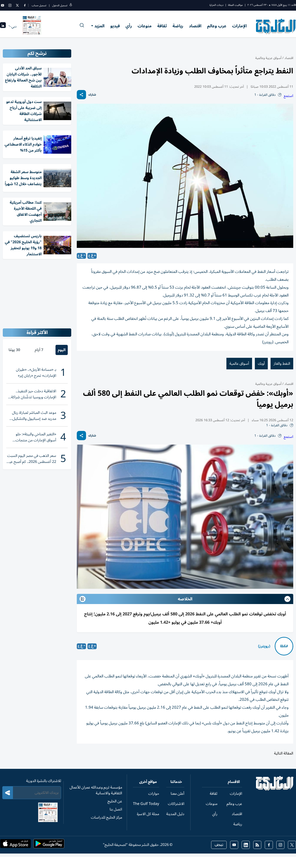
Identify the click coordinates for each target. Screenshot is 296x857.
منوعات (144, 26)
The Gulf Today (146, 804)
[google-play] (48, 845)
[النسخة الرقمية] (32, 26)
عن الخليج (115, 801)
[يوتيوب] (2, 5)
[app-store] (15, 845)
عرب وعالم (216, 26)
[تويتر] (17, 5)
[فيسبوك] (24, 5)
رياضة (178, 26)
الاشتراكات (176, 804)
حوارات (153, 794)
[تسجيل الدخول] (71, 5)
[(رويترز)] (284, 646)
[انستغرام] (10, 5)
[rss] (257, 845)
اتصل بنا (116, 809)
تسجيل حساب (39, 5)
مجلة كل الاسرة (148, 814)
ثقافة (162, 26)
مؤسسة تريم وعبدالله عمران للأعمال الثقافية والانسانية (96, 790)
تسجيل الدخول (59, 5)
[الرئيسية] (275, 790)
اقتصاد (195, 26)
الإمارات (239, 26)
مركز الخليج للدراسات (106, 817)
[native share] (81, 94)
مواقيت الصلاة (235, 5)
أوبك (261, 364)
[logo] (276, 26)
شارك (92, 95)
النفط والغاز (282, 364)
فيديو (115, 26)
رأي (129, 26)
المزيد (99, 26)
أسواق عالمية (239, 364)
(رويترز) (264, 646)
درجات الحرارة (216, 5)
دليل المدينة (175, 814)
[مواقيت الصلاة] (3, 26)
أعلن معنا (177, 794)
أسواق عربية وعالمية (268, 58)
